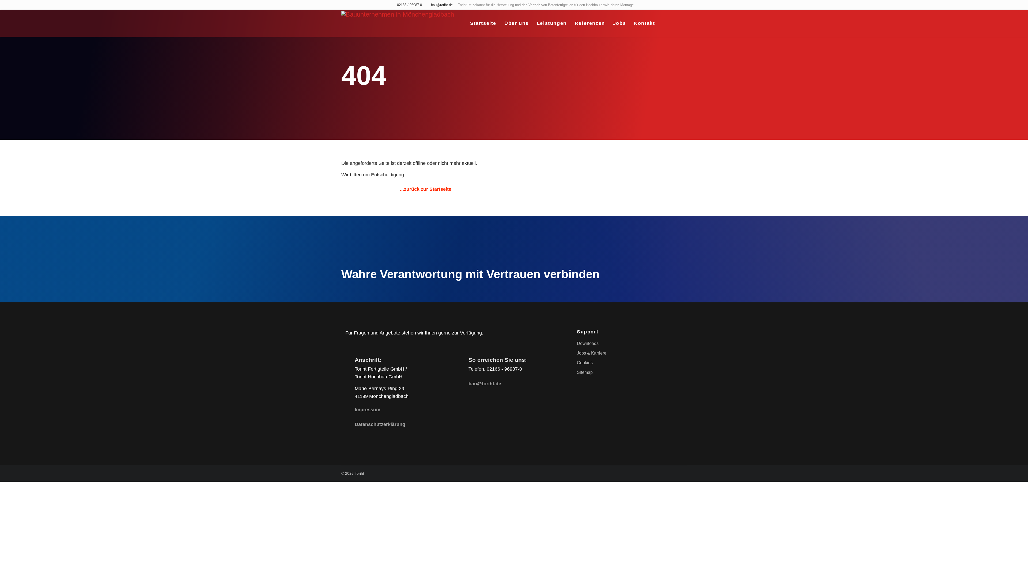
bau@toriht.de (442, 5)
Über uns (516, 23)
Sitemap (585, 372)
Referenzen (590, 23)
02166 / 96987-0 (409, 5)
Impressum (367, 409)
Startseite (483, 23)
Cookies (585, 362)
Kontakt (644, 23)
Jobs (619, 23)
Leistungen (552, 23)
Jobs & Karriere (591, 353)
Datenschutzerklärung (380, 424)
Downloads (588, 343)
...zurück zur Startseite (425, 189)
